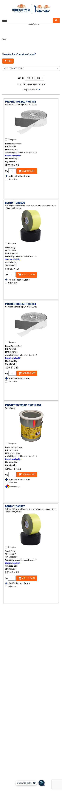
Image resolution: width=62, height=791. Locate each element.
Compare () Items (29, 89)
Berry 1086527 (15, 506)
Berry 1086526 (15, 202)
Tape (4, 39)
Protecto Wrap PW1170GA (23, 405)
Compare (12, 139)
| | (28, 84)
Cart (33, 24)
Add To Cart (28, 170)
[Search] (56, 20)
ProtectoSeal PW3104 (20, 304)
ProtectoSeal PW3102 (20, 101)
